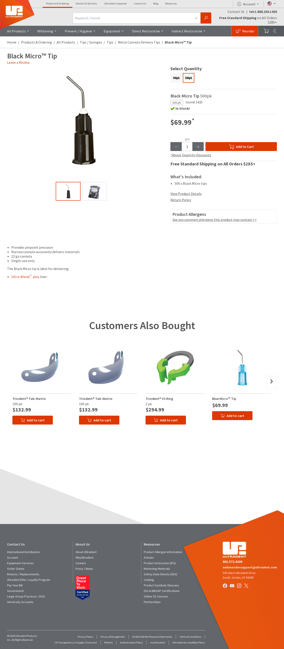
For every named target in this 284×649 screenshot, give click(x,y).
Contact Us (140, 3)
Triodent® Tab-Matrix (29, 398)
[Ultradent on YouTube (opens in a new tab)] (232, 586)
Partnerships (152, 602)
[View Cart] (266, 31)
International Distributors (23, 552)
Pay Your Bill (15, 585)
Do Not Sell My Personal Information (152, 636)
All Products (16, 31)
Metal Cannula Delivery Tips (139, 42)
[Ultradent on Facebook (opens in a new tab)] (225, 586)
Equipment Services (20, 563)
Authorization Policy (131, 642)
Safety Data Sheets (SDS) (160, 574)
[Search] (206, 18)
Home (11, 42)
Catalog (149, 580)
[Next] (271, 381)
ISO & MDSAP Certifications (162, 591)
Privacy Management (113, 636)
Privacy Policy (85, 636)
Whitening (45, 31)
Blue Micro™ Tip (224, 398)
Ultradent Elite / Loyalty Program (28, 580)
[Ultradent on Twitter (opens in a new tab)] (246, 586)
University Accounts (20, 602)
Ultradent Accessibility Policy (188, 642)
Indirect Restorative (187, 31)
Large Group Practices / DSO (26, 596)
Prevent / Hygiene (78, 31)
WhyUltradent (84, 558)
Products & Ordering (57, 3)
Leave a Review (18, 62)
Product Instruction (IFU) (160, 563)
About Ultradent (86, 552)
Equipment (112, 31)
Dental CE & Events (86, 3)
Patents (108, 642)
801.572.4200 (232, 561)
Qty (187, 139)
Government (15, 591)
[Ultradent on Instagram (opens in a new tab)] (239, 586)
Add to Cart (245, 146)
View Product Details (186, 193)
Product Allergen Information (163, 552)
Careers (80, 563)
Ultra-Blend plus (25, 276)
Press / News (84, 569)
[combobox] (132, 18)
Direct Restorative (146, 31)
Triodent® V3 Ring (159, 398)
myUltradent (157, 642)
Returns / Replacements (23, 574)
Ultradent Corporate (115, 3)
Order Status (15, 569)
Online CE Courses (156, 596)
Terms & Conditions (190, 636)
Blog (155, 3)
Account (12, 558)
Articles (149, 558)
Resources (171, 3)
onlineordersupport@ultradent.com (250, 567)
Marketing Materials (157, 569)
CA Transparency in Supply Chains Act (75, 642)
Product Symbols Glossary (161, 585)
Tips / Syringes (91, 42)
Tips (110, 42)
